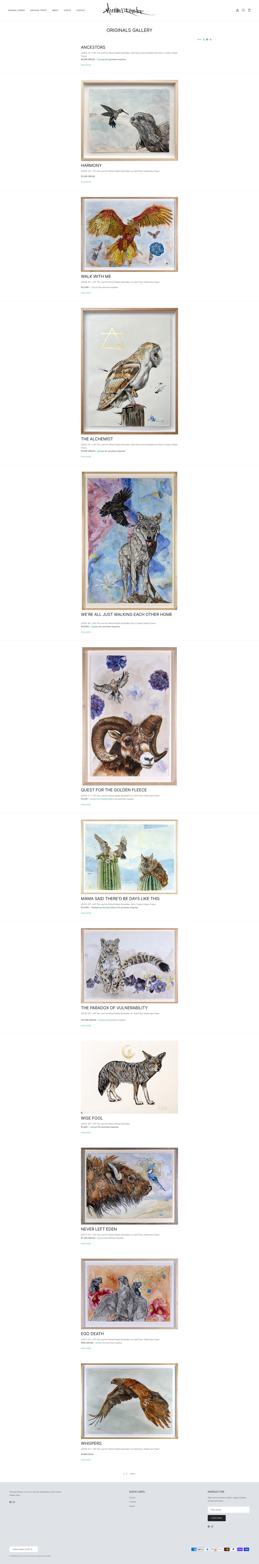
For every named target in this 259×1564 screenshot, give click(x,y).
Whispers (91, 1443)
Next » (133, 1473)
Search (132, 1497)
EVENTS (67, 10)
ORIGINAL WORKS (16, 10)
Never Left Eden (99, 1229)
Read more (86, 65)
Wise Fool (92, 1118)
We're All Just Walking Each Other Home (126, 614)
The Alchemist (97, 438)
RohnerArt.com (20, 1556)
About (132, 1506)
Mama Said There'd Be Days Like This (120, 898)
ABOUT (55, 10)
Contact (101, 59)
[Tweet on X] (204, 39)
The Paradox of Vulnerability (114, 1007)
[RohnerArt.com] (129, 10)
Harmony (91, 165)
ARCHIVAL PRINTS (38, 10)
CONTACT (80, 10)
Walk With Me (96, 276)
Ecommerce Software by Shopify (39, 1556)
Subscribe (216, 1518)
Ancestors (93, 47)
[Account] (237, 10)
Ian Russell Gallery (105, 799)
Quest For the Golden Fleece (114, 789)
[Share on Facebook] (207, 39)
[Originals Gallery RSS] (211, 39)
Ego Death (92, 1333)
